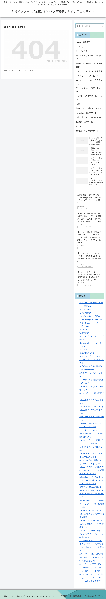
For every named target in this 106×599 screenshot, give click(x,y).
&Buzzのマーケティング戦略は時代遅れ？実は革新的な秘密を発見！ (92, 513)
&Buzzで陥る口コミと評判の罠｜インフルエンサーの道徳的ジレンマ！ (92, 503)
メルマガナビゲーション (90, 356)
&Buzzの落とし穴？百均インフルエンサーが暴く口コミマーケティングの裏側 (92, 480)
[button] (102, 26)
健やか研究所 (85, 313)
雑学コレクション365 (89, 430)
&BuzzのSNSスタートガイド (92, 407)
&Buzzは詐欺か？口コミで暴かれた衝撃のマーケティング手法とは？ (92, 524)
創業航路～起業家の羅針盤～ (92, 366)
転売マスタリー (86, 333)
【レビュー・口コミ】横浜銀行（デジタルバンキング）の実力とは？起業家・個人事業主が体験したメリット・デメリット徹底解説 (89, 237)
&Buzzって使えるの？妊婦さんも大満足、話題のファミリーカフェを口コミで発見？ (92, 577)
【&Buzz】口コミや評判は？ (92, 440)
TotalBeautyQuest (87, 370)
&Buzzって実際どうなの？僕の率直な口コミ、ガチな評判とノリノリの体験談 (92, 470)
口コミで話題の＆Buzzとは (91, 443)
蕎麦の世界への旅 (87, 353)
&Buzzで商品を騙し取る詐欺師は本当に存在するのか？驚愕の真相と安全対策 (92, 557)
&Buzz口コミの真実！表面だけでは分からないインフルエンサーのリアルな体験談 (92, 567)
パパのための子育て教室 (90, 316)
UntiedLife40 (85, 350)
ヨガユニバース (86, 309)
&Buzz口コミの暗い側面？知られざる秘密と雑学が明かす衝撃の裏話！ (92, 534)
